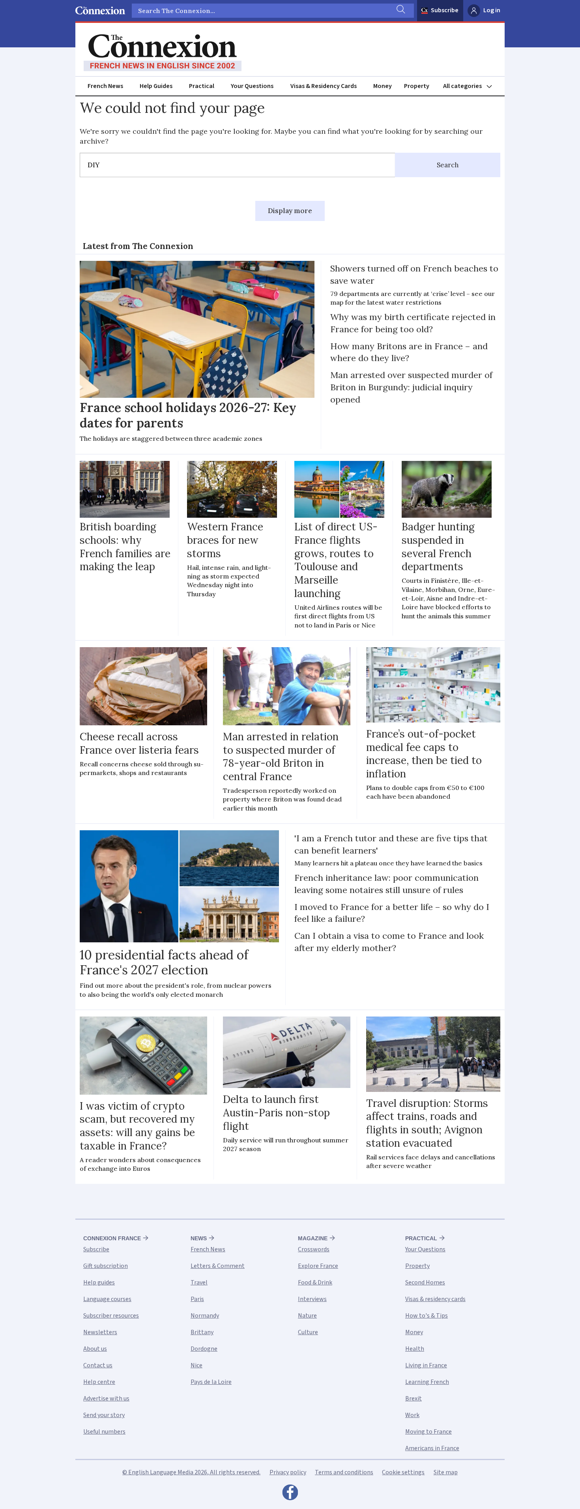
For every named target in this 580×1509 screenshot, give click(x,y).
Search (448, 165)
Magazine (312, 1238)
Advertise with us (106, 1398)
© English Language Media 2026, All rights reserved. (191, 1472)
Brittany (202, 1332)
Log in (491, 10)
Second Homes (425, 1282)
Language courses (107, 1299)
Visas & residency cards (435, 1299)
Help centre (99, 1382)
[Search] (400, 11)
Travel (199, 1282)
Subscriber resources (111, 1315)
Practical (201, 86)
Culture (308, 1332)
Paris (197, 1299)
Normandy (205, 1315)
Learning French (427, 1382)
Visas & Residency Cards (323, 86)
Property (416, 86)
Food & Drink (315, 1282)
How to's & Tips (426, 1315)
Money (382, 86)
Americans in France (432, 1448)
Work (412, 1415)
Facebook (290, 1494)
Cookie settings (403, 1472)
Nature (307, 1315)
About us (95, 1348)
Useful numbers (104, 1431)
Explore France (318, 1266)
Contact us (97, 1365)
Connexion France (112, 1238)
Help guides (99, 1282)
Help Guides (156, 86)
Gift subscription (105, 1266)
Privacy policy (287, 1472)
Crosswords (313, 1249)
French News (105, 86)
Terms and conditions (344, 1472)
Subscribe (444, 10)
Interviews (312, 1299)
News (199, 1238)
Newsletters (100, 1332)
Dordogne (204, 1348)
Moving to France (428, 1431)
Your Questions (252, 86)
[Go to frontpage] (162, 52)
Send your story (104, 1415)
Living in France (426, 1365)
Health (414, 1348)
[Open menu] (471, 86)
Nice (196, 1365)
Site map (446, 1472)
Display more (290, 210)
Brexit (413, 1398)
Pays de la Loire (211, 1382)
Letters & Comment (218, 1266)
